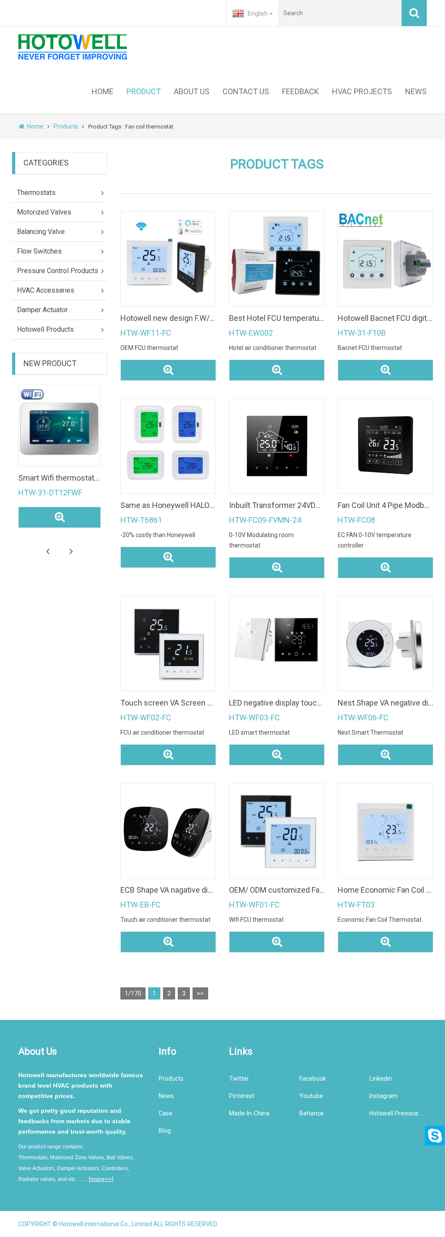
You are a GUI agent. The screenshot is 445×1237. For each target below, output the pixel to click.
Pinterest (241, 1095)
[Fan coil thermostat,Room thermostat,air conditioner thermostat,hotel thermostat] (168, 830)
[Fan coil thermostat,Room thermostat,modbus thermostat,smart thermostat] (276, 446)
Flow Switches (39, 251)
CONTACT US (245, 91)
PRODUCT (143, 91)
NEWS (416, 91)
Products (65, 126)
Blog (165, 1130)
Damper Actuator (42, 310)
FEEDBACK (300, 91)
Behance (311, 1113)
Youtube (311, 1095)
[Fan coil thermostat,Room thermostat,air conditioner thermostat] (168, 446)
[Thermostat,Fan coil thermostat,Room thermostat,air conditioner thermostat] (276, 643)
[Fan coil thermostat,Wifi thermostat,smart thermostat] (385, 830)
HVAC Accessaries (45, 290)
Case (166, 1113)
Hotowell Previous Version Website (398, 1113)
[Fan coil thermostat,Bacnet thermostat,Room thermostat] (385, 258)
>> (200, 993)
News (166, 1095)
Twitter (239, 1078)
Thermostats (36, 192)
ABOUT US (191, 91)
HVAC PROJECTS (362, 91)
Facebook (312, 1078)
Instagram (383, 1095)
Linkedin (380, 1078)
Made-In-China (249, 1113)
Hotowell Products (45, 329)
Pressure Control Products (57, 271)
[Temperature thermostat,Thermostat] (59, 425)
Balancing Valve (41, 232)
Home (35, 126)
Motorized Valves (44, 212)
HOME (102, 91)
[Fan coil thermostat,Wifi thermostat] (168, 643)
